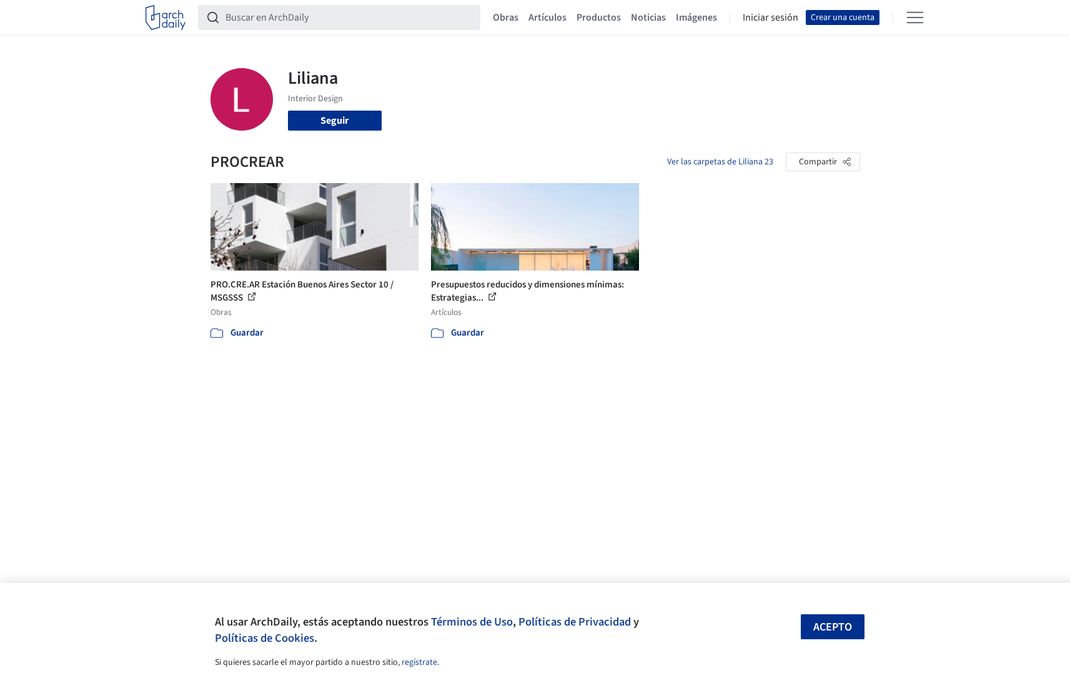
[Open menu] (915, 17)
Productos (599, 17)
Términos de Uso (472, 622)
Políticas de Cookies (264, 638)
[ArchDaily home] (166, 17)
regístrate (419, 662)
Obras (505, 17)
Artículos (547, 17)
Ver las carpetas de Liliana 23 (720, 161)
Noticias (648, 17)
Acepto (832, 627)
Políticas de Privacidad (574, 622)
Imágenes (696, 17)
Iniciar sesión (770, 17)
